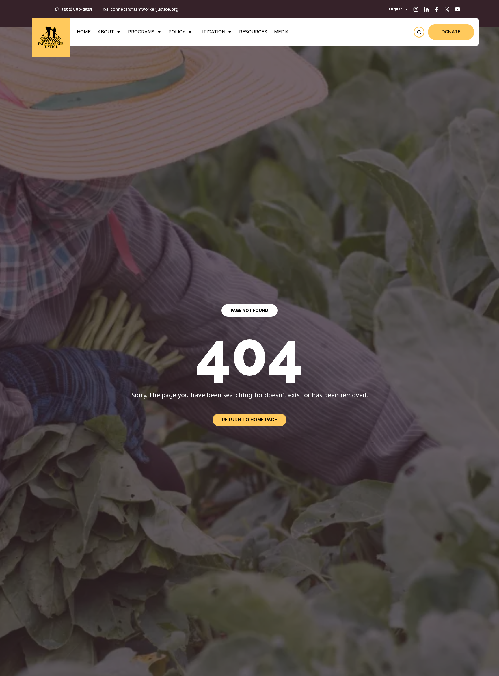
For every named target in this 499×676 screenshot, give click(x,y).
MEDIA (281, 32)
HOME (84, 32)
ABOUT (106, 32)
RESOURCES (253, 32)
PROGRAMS (141, 32)
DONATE (451, 32)
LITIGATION (212, 32)
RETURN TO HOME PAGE (249, 419)
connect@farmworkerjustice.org (144, 9)
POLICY (176, 32)
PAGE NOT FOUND (249, 310)
